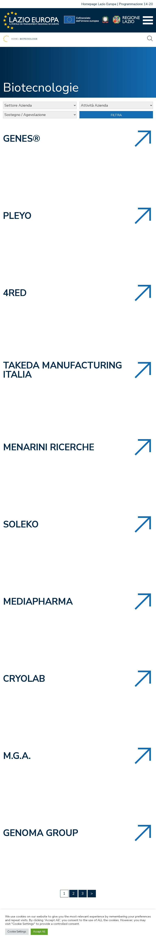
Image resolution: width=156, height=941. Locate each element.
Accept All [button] (39, 931)
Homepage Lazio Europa (98, 4)
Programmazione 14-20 (136, 4)
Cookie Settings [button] (17, 931)
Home (14, 39)
